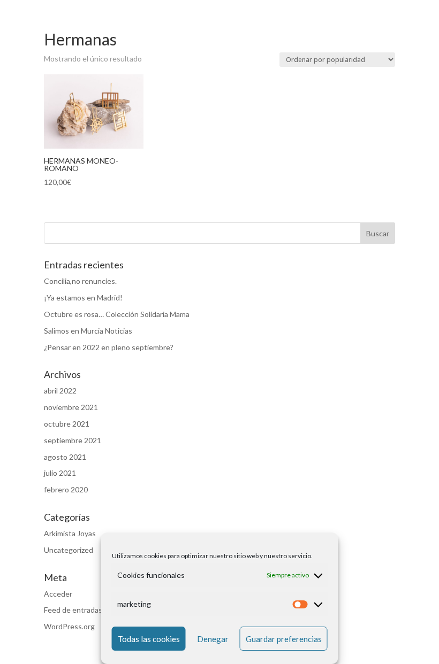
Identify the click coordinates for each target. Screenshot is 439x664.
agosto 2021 (65, 456)
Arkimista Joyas (70, 533)
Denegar (213, 639)
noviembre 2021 (71, 407)
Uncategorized (68, 549)
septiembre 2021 (72, 440)
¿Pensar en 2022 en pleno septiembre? (108, 347)
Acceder (58, 593)
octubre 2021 (66, 423)
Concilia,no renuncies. (80, 280)
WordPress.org (69, 626)
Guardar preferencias (284, 639)
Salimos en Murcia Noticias (88, 330)
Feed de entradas (73, 609)
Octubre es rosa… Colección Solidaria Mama (117, 314)
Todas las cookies (149, 639)
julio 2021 (60, 472)
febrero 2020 (66, 489)
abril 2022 (60, 390)
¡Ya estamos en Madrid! (83, 297)
